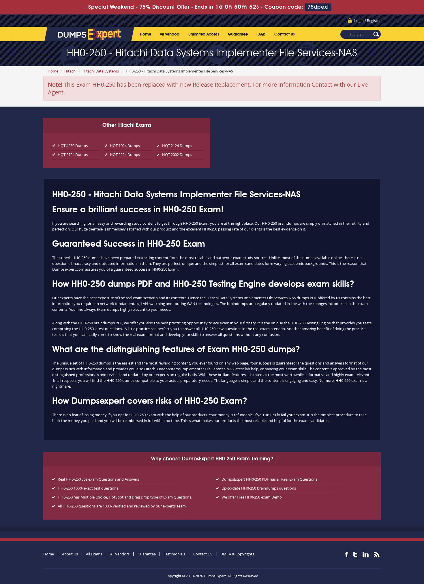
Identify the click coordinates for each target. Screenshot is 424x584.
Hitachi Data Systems (100, 71)
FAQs (261, 34)
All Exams (94, 554)
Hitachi (70, 71)
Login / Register (367, 20)
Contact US (202, 554)
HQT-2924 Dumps (73, 154)
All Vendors (170, 34)
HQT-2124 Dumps (177, 145)
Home (145, 34)
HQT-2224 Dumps (125, 154)
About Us (70, 554)
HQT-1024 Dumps (125, 145)
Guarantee (238, 34)
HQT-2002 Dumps (177, 154)
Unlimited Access (203, 34)
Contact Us (284, 34)
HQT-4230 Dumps (73, 145)
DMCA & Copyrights (237, 554)
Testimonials (174, 554)
